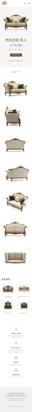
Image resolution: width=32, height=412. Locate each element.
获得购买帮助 (16, 375)
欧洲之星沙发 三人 (24, 296)
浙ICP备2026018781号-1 (16, 400)
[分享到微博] (21, 61)
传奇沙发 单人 (8, 313)
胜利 (22, 49)
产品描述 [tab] (13, 71)
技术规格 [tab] (18, 71)
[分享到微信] (18, 61)
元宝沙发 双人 (8, 296)
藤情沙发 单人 (24, 313)
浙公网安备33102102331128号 (16, 406)
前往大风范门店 (16, 348)
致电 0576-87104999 (16, 377)
